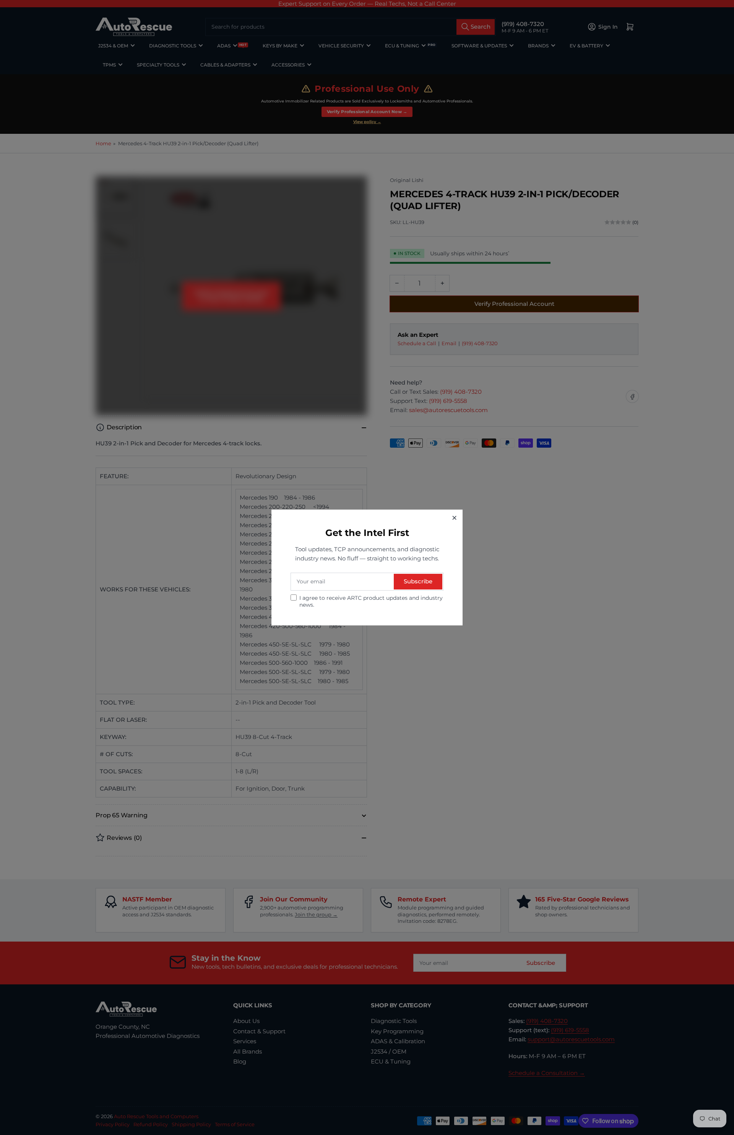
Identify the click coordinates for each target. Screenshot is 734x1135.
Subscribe (418, 581)
